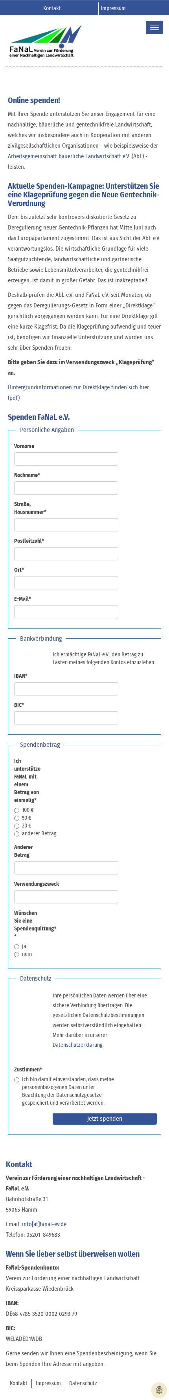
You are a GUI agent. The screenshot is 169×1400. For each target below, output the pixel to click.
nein (27, 954)
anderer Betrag (39, 833)
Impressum (113, 8)
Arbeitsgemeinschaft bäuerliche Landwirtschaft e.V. (69, 156)
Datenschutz (83, 1383)
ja (24, 946)
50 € (26, 818)
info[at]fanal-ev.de (44, 1224)
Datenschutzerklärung (78, 1045)
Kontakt (52, 8)
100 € (27, 810)
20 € (26, 826)
